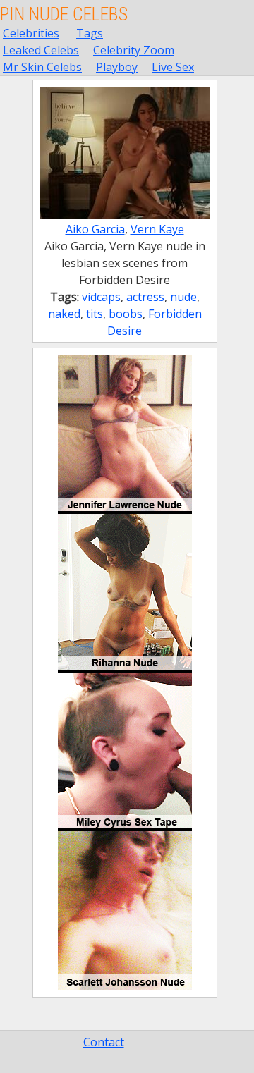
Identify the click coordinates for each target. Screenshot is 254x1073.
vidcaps (101, 297)
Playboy (117, 67)
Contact (103, 1042)
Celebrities (31, 33)
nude (183, 297)
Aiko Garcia (95, 229)
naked (64, 313)
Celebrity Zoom (133, 50)
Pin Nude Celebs (64, 14)
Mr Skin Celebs (42, 67)
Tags (89, 33)
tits (94, 313)
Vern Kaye (157, 229)
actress (145, 297)
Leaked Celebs (41, 50)
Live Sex (173, 67)
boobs (126, 313)
